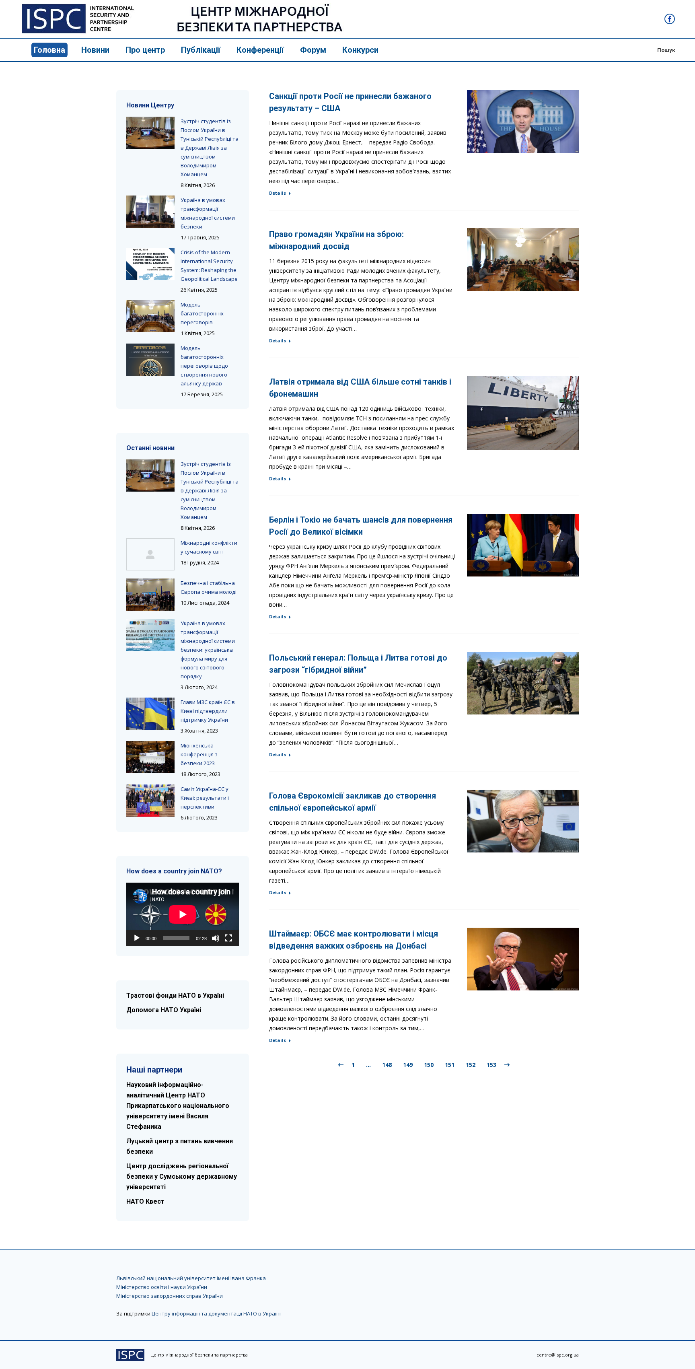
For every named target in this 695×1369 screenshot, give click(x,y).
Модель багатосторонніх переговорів (202, 313)
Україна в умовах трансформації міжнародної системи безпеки (208, 213)
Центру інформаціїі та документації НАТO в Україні (216, 1313)
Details (277, 193)
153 (491, 1064)
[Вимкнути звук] (216, 938)
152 (470, 1064)
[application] (182, 914)
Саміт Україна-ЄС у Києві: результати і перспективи (205, 797)
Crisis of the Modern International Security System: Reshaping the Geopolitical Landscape (209, 265)
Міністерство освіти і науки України (161, 1287)
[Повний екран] (228, 938)
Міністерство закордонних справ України (169, 1295)
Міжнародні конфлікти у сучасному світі (209, 547)
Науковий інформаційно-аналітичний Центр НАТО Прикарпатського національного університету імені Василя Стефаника (177, 1105)
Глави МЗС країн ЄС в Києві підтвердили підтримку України (208, 710)
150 (429, 1064)
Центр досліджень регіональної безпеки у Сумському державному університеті (181, 1176)
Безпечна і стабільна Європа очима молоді (208, 587)
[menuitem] (49, 50)
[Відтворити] (137, 938)
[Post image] (150, 133)
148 (387, 1064)
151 (449, 1064)
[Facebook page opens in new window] (669, 19)
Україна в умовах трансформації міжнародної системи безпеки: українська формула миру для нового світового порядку (208, 650)
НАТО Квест (145, 1201)
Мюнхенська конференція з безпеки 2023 (199, 754)
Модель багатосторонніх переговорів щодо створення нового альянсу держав (204, 365)
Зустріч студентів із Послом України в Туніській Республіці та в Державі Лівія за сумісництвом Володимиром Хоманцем (210, 147)
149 (408, 1064)
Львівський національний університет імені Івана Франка (191, 1278)
